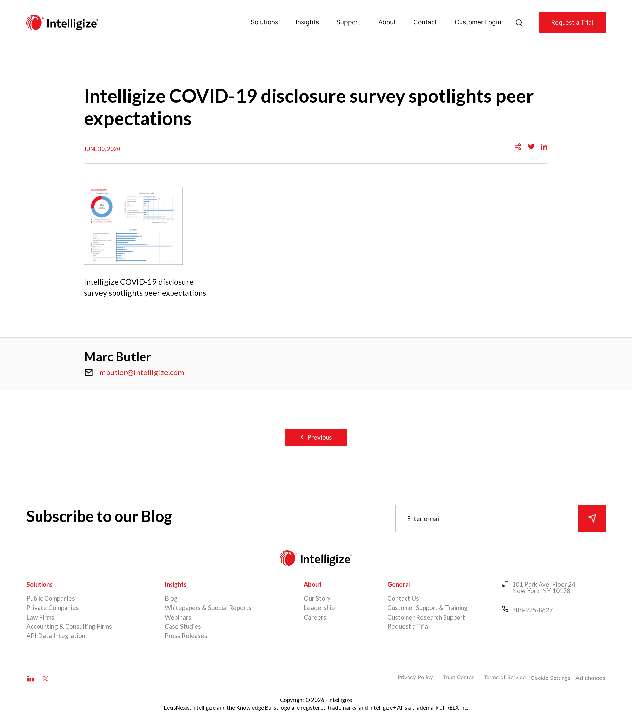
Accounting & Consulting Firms (69, 626)
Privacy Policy (415, 677)
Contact (425, 22)
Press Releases (186, 635)
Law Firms (40, 617)
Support (348, 22)
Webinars (178, 617)
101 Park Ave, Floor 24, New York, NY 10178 (544, 587)
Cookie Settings (550, 678)
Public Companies (50, 598)
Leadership (319, 607)
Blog (171, 598)
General (398, 584)
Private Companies (52, 607)
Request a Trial (572, 22)
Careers (315, 617)
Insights (307, 22)
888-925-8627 (532, 610)
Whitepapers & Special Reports (208, 607)
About (387, 22)
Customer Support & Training (427, 607)
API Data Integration (55, 635)
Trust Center (458, 677)
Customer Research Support (426, 617)
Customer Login (478, 22)
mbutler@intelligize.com (141, 372)
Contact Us (403, 598)
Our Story (317, 598)
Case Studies (183, 626)
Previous (319, 437)
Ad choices (590, 677)
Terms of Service (505, 677)
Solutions (264, 22)
